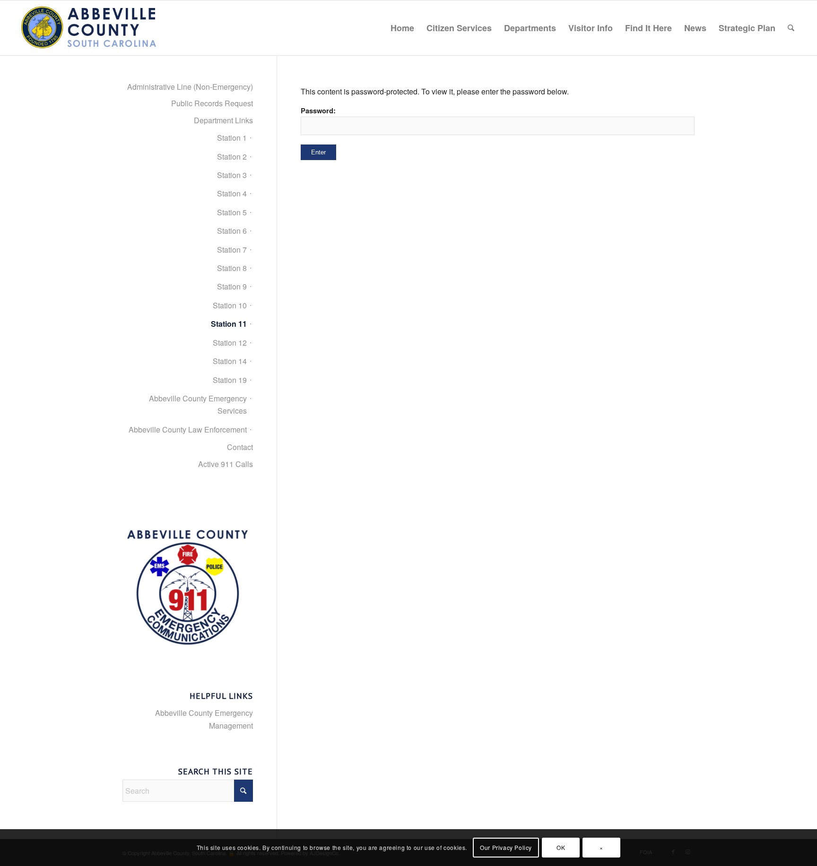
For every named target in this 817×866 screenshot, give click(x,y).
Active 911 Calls (225, 463)
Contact (240, 446)
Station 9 (232, 286)
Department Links (223, 120)
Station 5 (232, 212)
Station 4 (232, 193)
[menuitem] (402, 27)
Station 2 (232, 156)
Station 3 (232, 175)
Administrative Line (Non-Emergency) (190, 86)
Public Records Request (212, 103)
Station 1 (232, 137)
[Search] (791, 27)
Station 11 (229, 323)
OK (560, 847)
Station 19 (230, 379)
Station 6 (232, 230)
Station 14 (230, 361)
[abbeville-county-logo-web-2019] (90, 27)
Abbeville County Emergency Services (198, 404)
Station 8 (232, 268)
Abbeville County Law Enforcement (188, 429)
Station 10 (230, 305)
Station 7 (232, 249)
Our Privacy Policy (506, 847)
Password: (318, 110)
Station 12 (230, 342)
